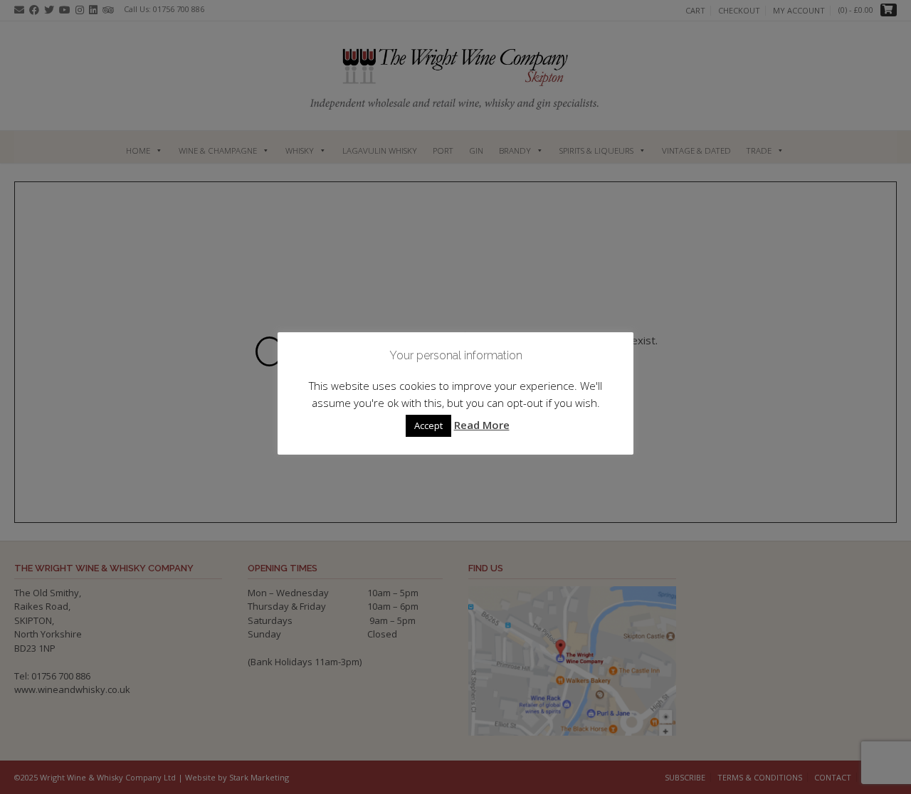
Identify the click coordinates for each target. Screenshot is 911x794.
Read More (482, 425)
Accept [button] (428, 425)
